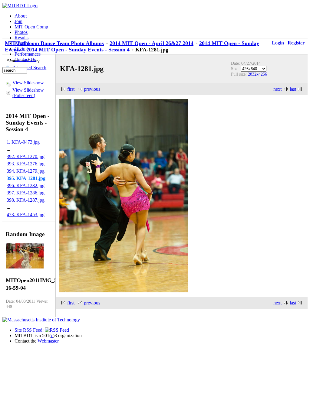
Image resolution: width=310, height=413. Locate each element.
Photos (21, 32)
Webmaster (48, 340)
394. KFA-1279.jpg (26, 171)
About (21, 15)
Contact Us (25, 59)
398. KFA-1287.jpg (26, 200)
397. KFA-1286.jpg (26, 192)
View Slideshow (28, 82)
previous (92, 89)
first (70, 89)
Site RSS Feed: (30, 330)
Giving (21, 48)
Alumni (22, 43)
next (277, 89)
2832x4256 (257, 74)
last (293, 89)
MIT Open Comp (31, 26)
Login (278, 42)
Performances (28, 54)
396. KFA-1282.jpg (26, 185)
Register (296, 42)
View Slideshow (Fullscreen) (28, 92)
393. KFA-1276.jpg (26, 163)
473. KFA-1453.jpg (26, 214)
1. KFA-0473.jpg (23, 142)
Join (18, 21)
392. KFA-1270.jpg (26, 156)
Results (21, 37)
